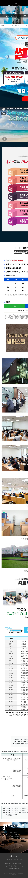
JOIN (21, 3)
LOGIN (16, 3)
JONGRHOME (9, 859)
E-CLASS (16, 859)
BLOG (20, 859)
